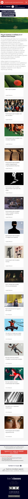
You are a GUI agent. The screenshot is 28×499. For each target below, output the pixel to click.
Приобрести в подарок (14, 465)
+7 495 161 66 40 (14, 492)
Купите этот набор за (14, 452)
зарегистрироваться (20, 7)
